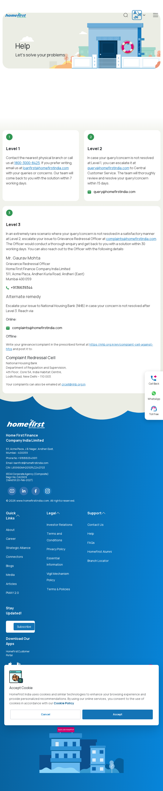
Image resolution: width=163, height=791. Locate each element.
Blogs (10, 566)
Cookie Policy (64, 703)
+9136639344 (21, 287)
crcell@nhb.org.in (74, 384)
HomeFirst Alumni (99, 552)
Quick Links (11, 515)
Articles (11, 584)
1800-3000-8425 (27, 162)
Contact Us (95, 525)
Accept (117, 714)
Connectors (14, 557)
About (10, 530)
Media (10, 575)
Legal (51, 513)
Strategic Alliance (18, 548)
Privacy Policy (56, 549)
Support (94, 513)
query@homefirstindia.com (108, 168)
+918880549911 (27, 458)
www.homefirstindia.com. (33, 500)
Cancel (45, 714)
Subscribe (24, 627)
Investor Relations (59, 525)
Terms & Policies (58, 589)
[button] (154, 380)
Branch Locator (98, 561)
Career (11, 539)
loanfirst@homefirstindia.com (46, 168)
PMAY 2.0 (12, 593)
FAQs (91, 543)
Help (90, 534)
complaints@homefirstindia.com (131, 238)
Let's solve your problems (40, 55)
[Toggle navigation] (155, 15)
